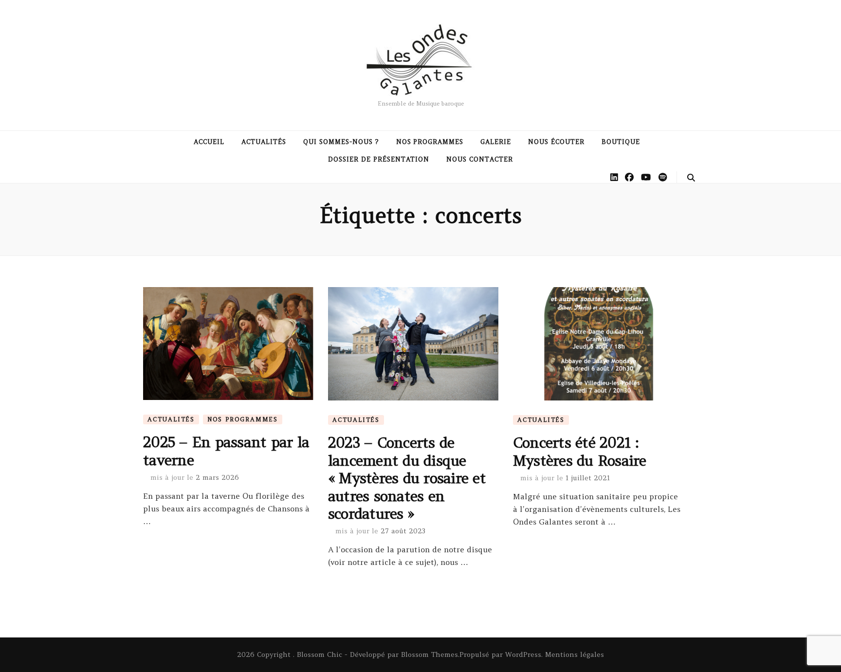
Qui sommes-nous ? (341, 142)
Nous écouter (556, 142)
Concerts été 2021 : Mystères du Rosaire (579, 451)
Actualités (263, 142)
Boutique (621, 142)
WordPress (523, 654)
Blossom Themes (429, 654)
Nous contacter (479, 159)
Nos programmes (430, 142)
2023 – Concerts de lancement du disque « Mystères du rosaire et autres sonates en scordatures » (407, 478)
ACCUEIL (209, 142)
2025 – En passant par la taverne (226, 451)
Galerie (495, 142)
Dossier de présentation (378, 159)
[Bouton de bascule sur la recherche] (691, 178)
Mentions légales (574, 654)
